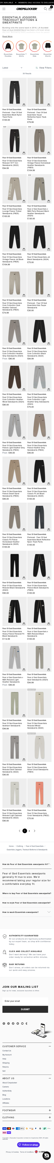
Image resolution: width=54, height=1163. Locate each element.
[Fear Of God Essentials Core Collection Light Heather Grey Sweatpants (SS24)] (39, 377)
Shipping (6, 1063)
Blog (4, 1095)
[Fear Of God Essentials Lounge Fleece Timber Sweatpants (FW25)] (14, 188)
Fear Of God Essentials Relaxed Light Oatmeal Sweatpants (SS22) (12, 815)
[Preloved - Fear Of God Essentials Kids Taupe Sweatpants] (39, 283)
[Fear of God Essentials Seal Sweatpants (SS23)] (39, 657)
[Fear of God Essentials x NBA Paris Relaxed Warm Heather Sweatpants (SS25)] (39, 188)
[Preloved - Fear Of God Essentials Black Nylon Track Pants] (14, 92)
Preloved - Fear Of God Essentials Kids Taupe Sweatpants (37, 305)
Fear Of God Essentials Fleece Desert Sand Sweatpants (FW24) (12, 493)
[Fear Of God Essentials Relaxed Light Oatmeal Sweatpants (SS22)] (14, 793)
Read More (7, 36)
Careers (5, 1087)
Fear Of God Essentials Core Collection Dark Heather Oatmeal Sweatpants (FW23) (12, 306)
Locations (6, 1099)
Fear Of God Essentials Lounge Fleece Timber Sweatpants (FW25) (12, 211)
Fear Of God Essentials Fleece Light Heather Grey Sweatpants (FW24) (13, 447)
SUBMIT (25, 1009)
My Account (7, 1055)
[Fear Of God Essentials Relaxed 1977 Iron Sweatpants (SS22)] (14, 140)
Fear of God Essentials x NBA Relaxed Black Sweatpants (37, 633)
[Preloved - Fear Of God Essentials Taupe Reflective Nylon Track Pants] (39, 92)
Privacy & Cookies (12, 1152)
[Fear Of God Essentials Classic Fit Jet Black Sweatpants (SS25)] (39, 471)
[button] (46, 1155)
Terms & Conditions (27, 1152)
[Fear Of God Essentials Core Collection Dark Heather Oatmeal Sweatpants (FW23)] (14, 283)
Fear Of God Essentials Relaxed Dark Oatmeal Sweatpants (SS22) (12, 769)
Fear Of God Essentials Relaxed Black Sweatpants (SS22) (13, 587)
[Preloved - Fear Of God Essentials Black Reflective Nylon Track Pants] (39, 517)
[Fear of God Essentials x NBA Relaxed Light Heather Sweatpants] (14, 657)
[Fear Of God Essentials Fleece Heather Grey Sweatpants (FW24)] (39, 425)
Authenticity (7, 1091)
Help (4, 1059)
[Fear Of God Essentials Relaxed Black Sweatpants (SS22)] (14, 565)
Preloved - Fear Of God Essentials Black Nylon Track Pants (12, 114)
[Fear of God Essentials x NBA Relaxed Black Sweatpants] (39, 611)
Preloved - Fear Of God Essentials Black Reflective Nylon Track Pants (38, 539)
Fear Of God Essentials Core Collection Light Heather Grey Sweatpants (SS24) (38, 400)
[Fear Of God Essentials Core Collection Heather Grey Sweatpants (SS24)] (14, 331)
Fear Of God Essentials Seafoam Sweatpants (12, 724)
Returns (5, 1067)
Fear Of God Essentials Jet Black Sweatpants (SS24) (38, 258)
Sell (3, 1071)
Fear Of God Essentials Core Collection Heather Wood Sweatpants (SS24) (13, 399)
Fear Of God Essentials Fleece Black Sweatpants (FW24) (38, 587)
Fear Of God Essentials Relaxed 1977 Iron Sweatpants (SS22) (12, 162)
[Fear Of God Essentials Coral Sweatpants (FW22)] (39, 793)
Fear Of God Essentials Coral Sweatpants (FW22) (38, 814)
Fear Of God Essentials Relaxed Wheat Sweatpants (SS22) (37, 725)
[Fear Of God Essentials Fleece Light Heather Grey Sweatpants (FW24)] (14, 425)
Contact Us (6, 1050)
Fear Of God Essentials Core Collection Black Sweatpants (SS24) (37, 353)
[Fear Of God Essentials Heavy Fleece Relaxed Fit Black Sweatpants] (14, 611)
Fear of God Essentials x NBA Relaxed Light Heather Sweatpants (12, 679)
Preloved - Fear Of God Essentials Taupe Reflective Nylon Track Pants (37, 115)
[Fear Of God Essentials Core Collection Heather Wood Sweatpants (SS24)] (14, 377)
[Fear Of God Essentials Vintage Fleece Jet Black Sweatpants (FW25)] (14, 237)
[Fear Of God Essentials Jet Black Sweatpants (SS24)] (39, 237)
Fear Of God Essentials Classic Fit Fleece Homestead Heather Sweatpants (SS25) (12, 540)
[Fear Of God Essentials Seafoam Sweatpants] (14, 703)
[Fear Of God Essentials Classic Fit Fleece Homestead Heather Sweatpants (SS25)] (14, 517)
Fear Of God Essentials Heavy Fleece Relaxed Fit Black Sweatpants (13, 633)
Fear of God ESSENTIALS (14, 30)
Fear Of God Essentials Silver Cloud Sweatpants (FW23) (37, 769)
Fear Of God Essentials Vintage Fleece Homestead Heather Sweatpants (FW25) (38, 163)
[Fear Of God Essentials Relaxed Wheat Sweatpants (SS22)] (39, 703)
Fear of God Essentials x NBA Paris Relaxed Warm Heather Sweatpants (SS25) (38, 212)
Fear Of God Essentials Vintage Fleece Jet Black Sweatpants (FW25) (12, 259)
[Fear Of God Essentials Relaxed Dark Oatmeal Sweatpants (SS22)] (14, 747)
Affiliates (5, 1103)
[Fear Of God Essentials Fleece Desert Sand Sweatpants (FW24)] (14, 471)
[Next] (34, 831)
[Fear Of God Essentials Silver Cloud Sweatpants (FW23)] (39, 747)
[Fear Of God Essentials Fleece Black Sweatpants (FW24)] (39, 565)
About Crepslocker (9, 1082)
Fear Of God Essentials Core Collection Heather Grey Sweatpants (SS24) (12, 353)
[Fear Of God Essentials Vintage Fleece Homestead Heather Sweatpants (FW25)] (39, 140)
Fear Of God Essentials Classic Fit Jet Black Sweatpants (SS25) (37, 493)
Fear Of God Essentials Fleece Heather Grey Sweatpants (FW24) (37, 447)
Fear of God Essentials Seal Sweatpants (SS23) (37, 678)
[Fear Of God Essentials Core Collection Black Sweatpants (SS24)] (39, 331)
